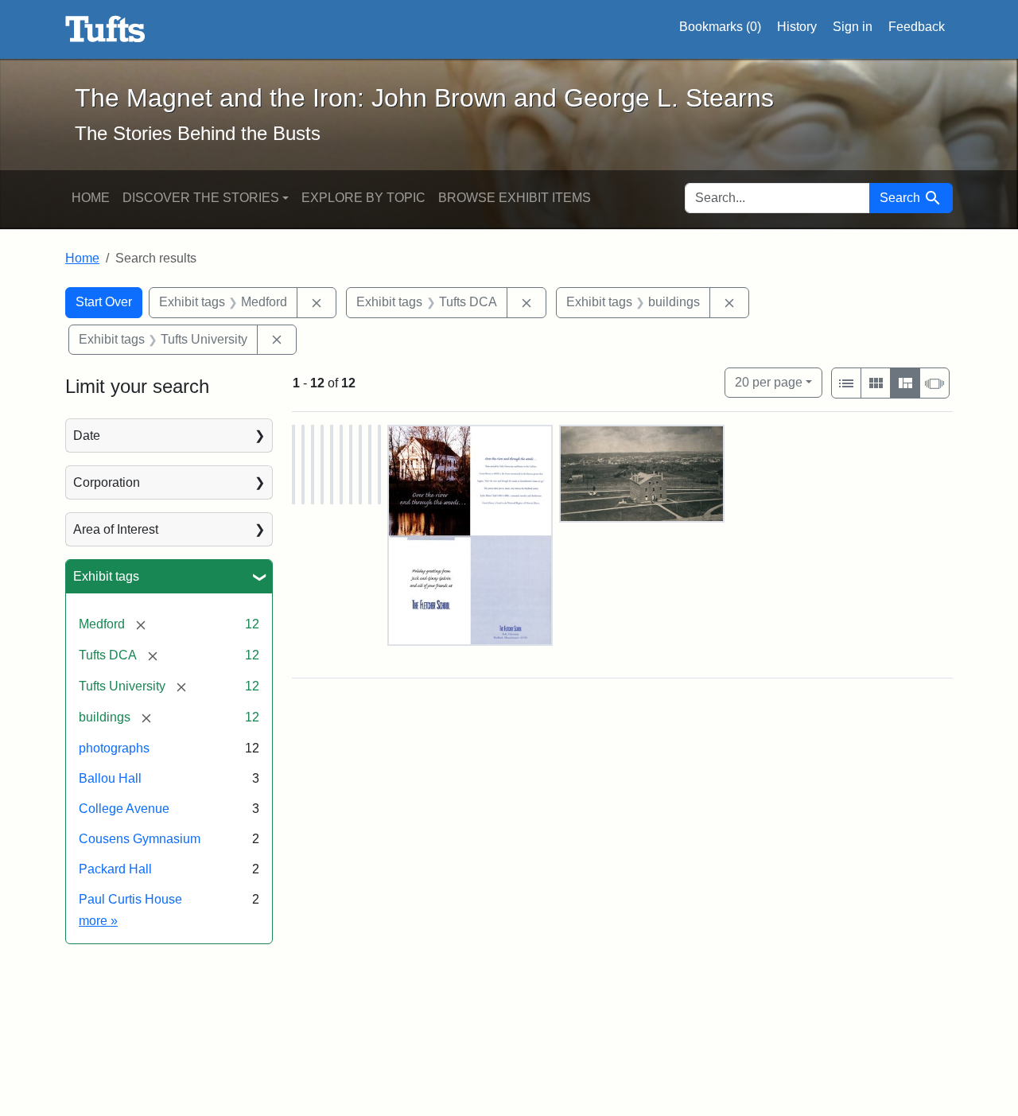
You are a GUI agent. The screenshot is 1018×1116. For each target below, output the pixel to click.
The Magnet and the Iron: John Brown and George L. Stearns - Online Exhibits (105, 29)
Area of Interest (115, 529)
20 (768, 382)
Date (86, 435)
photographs (114, 748)
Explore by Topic (363, 197)
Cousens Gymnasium (139, 839)
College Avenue (124, 808)
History (797, 26)
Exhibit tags (106, 576)
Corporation (106, 482)
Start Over (104, 302)
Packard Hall (115, 869)
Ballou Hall (110, 778)
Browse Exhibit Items (514, 197)
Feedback (916, 26)
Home (91, 197)
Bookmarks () (720, 26)
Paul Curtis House (130, 899)
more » (98, 920)
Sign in (852, 26)
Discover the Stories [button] (200, 197)
